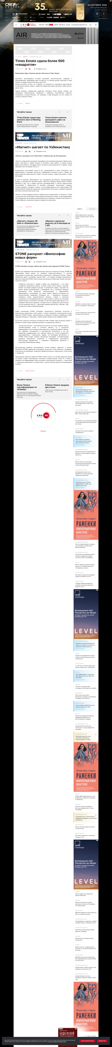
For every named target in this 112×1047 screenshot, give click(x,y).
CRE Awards (41, 24)
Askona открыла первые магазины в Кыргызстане (85, 827)
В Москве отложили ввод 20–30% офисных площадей (84, 930)
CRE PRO (56, 24)
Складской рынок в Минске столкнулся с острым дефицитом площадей (84, 727)
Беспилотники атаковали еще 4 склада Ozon (84, 939)
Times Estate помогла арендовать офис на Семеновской (55, 119)
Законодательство (81, 469)
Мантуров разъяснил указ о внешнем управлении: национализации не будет (83, 738)
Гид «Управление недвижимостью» (79, 24)
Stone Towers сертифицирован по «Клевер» (27, 387)
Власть (77, 319)
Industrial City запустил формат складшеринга (84, 431)
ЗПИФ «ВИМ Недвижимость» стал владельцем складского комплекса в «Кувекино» (85, 798)
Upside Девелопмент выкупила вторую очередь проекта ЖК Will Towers (84, 216)
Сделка (77, 212)
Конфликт (79, 437)
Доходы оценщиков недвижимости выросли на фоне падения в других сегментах (85, 453)
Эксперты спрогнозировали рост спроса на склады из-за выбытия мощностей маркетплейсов (85, 645)
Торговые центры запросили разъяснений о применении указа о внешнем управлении (85, 322)
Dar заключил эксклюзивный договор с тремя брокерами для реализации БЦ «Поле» (86, 422)
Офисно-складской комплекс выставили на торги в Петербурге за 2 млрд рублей (85, 904)
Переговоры (78, 693)
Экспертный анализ (82, 641)
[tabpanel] (86, 629)
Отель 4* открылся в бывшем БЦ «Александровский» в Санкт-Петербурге (84, 808)
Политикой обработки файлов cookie (57, 1041)
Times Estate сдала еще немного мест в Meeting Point (29, 119)
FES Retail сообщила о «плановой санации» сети (85, 836)
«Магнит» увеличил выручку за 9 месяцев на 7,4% (57, 223)
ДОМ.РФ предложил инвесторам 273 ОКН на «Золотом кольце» (85, 913)
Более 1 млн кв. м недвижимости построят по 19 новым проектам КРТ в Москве (85, 948)
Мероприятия (62, 24)
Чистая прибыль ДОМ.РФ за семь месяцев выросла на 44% (85, 706)
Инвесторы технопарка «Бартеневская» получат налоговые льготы (85, 226)
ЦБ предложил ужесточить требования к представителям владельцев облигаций (84, 473)
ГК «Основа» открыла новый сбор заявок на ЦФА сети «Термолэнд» (85, 666)
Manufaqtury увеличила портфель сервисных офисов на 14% (85, 575)
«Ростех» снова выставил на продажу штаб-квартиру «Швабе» (85, 687)
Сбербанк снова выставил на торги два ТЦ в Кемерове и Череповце (85, 304)
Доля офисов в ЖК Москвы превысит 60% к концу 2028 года (86, 412)
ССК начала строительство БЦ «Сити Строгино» (86, 332)
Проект (77, 223)
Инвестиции (79, 387)
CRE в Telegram (80, 395)
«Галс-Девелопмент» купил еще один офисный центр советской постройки (85, 676)
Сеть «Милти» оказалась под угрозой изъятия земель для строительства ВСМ (84, 441)
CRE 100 (47, 24)
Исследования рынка (81, 399)
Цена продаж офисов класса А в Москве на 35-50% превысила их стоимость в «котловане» (85, 391)
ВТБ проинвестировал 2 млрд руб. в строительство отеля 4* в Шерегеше (85, 295)
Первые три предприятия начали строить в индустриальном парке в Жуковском (85, 657)
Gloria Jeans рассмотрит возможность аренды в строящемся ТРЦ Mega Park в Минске (85, 696)
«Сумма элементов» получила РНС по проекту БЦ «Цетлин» (85, 313)
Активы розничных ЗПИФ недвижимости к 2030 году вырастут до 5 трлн (83, 484)
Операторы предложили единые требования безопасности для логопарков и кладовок (84, 717)
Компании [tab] (92, 209)
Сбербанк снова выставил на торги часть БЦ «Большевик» (85, 1036)
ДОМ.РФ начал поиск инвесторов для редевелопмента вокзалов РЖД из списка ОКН (85, 958)
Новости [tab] (79, 209)
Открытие (18, 143)
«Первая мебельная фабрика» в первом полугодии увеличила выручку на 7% (84, 585)
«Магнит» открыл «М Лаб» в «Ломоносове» (27, 222)
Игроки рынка (79, 233)
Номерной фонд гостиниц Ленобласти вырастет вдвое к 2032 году (85, 977)
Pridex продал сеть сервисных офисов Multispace (84, 894)
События (77, 804)
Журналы (68, 24)
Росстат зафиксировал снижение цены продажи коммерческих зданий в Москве (85, 545)
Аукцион (77, 301)
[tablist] (86, 209)
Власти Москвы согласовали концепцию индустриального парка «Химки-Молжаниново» (85, 463)
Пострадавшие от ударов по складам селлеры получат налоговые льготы (86, 922)
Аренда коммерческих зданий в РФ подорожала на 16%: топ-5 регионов (84, 403)
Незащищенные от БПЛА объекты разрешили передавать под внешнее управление (86, 818)
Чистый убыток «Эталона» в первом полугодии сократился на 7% (85, 236)
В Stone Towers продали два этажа (57, 386)
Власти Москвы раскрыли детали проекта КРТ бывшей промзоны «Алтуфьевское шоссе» (85, 566)
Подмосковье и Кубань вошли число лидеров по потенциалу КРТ (85, 968)
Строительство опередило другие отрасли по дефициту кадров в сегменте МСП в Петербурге (85, 556)
